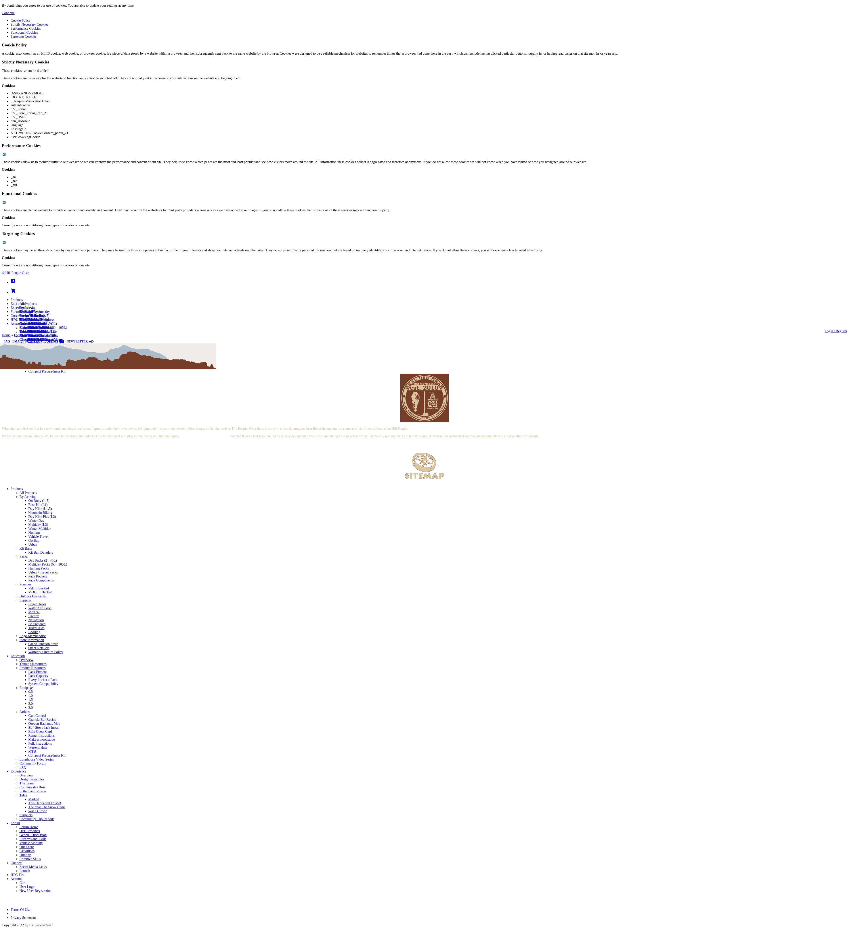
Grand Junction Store (43, 644)
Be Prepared (37, 624)
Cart (22, 327)
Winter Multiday (39, 528)
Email (17, 341)
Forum (15, 311)
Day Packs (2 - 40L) (42, 560)
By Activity (27, 497)
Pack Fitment (37, 672)
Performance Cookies (26, 28)
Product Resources (32, 668)
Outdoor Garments (32, 596)
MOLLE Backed (40, 592)
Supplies (25, 600)
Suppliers (26, 815)
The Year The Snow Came (46, 807)
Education (18, 304)
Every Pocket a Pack (42, 680)
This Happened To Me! (44, 803)
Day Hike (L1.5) (40, 508)
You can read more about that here (204, 436)
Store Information (31, 640)
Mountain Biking (40, 512)
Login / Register (836, 331)
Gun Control (37, 715)
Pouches (25, 584)
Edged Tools (37, 604)
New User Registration (35, 335)
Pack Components (41, 580)
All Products (28, 304)
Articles (24, 711)
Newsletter (80, 341)
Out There (26, 847)
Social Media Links (33, 319)
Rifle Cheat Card (40, 731)
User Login (27, 331)
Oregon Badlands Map (44, 723)
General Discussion (33, 323)
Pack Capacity (38, 676)
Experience (18, 308)
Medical (34, 612)
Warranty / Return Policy (45, 652)
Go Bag (33, 540)
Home (6, 335)
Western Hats (37, 747)
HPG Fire (17, 319)
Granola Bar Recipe (42, 719)
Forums (54, 341)
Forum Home (28, 315)
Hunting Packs (38, 568)
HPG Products (29, 831)
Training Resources (32, 664)
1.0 (30, 696)
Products (17, 300)
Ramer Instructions (41, 735)
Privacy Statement (23, 917)
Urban (32, 544)
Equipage (26, 688)
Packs (23, 556)
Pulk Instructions (40, 743)
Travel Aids (36, 628)
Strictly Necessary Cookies (29, 24)
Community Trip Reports (36, 819)
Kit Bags (25, 548)
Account (17, 323)
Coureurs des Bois (32, 787)
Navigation (36, 620)
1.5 (30, 700)
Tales (23, 795)
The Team (26, 783)
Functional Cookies (24, 32)
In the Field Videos (32, 791)
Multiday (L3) (38, 524)
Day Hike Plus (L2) (42, 516)
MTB (32, 751)
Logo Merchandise (32, 636)
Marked (33, 799)
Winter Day (36, 520)
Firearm (33, 616)
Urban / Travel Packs (43, 572)
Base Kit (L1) (38, 505)
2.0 (30, 703)
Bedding (34, 632)
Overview (26, 308)
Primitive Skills (30, 859)
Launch (24, 323)
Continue (8, 13)
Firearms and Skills (32, 327)
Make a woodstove (41, 739)
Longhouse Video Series (36, 759)
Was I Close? (37, 811)
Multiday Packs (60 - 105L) (47, 564)
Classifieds (26, 851)
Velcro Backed (38, 588)
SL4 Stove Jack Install (43, 727)
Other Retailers (38, 648)
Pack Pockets (37, 576)
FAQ (7, 341)
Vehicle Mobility (31, 843)
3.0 (30, 707)
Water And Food (40, 608)
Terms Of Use (20, 910)
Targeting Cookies (23, 36)
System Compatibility (43, 684)
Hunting (34, 532)
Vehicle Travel (38, 536)
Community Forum (32, 763)
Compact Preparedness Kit (46, 371)
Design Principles (31, 779)
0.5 (30, 692)
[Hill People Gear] (15, 273)
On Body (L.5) (38, 501)
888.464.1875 (33, 341)
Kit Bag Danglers (40, 552)
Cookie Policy (21, 20)
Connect (16, 315)
